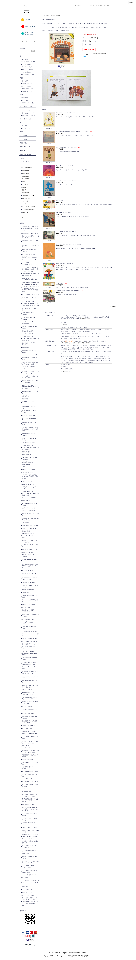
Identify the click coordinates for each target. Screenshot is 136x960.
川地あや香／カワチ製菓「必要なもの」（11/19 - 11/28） (30, 751)
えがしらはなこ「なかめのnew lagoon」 (30, 615)
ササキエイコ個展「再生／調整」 (30, 600)
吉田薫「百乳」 (26, 522)
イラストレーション (25, 110)
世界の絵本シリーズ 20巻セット (64, 263)
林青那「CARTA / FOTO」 (29, 570)
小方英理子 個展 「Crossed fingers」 (29, 767)
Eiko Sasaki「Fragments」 (29, 443)
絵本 (21, 56)
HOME (44, 15)
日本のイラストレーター (28, 113)
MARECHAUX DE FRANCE (63, 212)
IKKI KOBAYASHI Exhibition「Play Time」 (29, 458)
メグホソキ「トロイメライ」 (30, 508)
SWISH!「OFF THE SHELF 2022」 (29, 439)
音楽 (21, 122)
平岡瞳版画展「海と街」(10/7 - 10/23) (30, 755)
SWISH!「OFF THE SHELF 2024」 (29, 327)
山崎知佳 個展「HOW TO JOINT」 (29, 627)
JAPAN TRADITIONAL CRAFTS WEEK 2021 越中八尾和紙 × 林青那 (30, 493)
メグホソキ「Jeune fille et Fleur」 (29, 419)
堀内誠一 (24, 187)
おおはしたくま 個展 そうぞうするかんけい (30, 541)
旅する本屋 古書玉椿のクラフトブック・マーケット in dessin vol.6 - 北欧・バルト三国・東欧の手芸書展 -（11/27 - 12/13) (30, 798)
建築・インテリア (25, 146)
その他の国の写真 (27, 91)
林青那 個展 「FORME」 (28, 644)
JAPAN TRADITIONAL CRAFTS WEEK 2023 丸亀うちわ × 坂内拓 (30, 386)
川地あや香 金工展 (27, 331)
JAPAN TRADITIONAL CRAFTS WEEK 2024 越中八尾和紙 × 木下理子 (30, 338)
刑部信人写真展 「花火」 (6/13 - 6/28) (30, 831)
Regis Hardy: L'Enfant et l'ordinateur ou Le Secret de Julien (72, 131)
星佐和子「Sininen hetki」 (29, 415)
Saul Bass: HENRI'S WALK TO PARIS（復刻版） (69, 244)
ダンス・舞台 (23, 135)
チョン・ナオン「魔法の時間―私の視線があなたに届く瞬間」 (30, 268)
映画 (21, 131)
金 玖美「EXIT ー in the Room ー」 (30, 560)
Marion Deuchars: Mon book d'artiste (66, 181)
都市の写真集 (25, 192)
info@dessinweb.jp (66, 372)
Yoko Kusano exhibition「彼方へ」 (30, 634)
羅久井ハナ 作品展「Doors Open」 (29, 647)
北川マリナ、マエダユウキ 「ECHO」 (29, 298)
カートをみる (78, 5)
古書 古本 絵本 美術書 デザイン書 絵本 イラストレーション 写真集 (76, 13)
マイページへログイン (88, 5)
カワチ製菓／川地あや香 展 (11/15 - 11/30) (29, 871)
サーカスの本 (25, 170)
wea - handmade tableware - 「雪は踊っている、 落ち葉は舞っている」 (30, 809)
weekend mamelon (27, 789)
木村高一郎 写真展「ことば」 (30, 549)
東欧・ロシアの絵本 (27, 69)
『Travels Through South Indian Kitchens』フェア (29, 663)
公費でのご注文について (28, 895)
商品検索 (22, 48)
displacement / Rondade (28, 582)
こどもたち (25, 184)
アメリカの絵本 (26, 64)
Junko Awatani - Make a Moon (30, 260)
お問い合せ (106, 5)
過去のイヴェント (27, 892)
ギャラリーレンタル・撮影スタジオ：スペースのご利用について (30, 882)
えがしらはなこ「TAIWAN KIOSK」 (29, 574)
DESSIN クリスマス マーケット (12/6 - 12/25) (30, 866)
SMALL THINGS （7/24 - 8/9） (30, 827)
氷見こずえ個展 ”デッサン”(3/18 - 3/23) (29, 846)
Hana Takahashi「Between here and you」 (29, 322)
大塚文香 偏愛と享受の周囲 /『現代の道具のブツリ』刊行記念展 (30, 228)
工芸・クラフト (24, 143)
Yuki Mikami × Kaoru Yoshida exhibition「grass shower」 (30, 677)
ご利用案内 (99, 5)
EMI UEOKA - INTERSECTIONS (27, 263)
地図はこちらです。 (85, 319)
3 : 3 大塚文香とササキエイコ (30, 294)
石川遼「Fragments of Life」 (30, 257)
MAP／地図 (25, 887)
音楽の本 (24, 125)
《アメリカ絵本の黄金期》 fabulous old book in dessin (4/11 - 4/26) (29, 852)
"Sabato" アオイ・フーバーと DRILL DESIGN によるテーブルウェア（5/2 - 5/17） (30, 836)
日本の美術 (25, 97)
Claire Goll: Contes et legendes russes (66, 147)
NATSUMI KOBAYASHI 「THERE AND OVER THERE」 (28, 535)
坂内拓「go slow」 (27, 500)
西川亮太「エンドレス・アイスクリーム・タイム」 (30, 372)
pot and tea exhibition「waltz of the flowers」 (30, 702)
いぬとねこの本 (26, 176)
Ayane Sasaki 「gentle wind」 (30, 631)
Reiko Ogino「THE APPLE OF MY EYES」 (30, 318)
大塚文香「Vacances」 (28, 462)
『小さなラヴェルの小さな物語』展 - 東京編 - (30, 376)
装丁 (23, 218)
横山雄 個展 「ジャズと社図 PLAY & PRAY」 (30, 721)
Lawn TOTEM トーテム (29, 481)
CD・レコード (26, 128)
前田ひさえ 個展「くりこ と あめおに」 (30, 681)
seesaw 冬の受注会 (27, 759)
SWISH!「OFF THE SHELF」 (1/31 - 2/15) (30, 857)
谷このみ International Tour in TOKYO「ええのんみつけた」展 (30, 565)
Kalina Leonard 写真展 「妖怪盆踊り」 (30, 596)
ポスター (22, 158)
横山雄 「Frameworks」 (28, 589)
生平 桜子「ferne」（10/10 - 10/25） (29, 819)
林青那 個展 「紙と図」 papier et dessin (30, 785)
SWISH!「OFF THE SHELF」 (30, 528)
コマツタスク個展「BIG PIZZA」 (28, 367)
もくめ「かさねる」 (27, 706)
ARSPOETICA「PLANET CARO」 (29, 411)
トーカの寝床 (25, 592)
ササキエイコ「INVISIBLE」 (29, 498)
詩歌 (23, 181)
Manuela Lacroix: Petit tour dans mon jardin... (68, 290)
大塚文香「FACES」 (27, 552)
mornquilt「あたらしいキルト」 (29, 402)
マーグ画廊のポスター (28, 195)
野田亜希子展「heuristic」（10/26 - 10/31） (29, 746)
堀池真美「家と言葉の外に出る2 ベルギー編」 (30, 519)
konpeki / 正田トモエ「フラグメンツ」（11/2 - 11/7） (30, 742)
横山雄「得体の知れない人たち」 (30, 392)
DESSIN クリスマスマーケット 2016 (30, 737)
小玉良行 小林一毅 (27, 334)
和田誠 (24, 190)
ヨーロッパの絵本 (27, 67)
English (131, 2)
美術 (21, 94)
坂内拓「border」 (27, 454)
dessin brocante (26, 215)
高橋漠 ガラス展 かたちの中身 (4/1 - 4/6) (30, 842)
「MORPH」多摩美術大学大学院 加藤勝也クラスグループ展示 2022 (30, 476)
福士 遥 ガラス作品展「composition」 (28, 611)
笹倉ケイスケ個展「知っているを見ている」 (30, 237)
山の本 (24, 204)
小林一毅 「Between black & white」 (30, 586)
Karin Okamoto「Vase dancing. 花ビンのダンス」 (29, 693)
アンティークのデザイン (28, 209)
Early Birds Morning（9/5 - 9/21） (29, 823)
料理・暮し (23, 150)
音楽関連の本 (25, 173)
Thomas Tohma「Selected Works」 (29, 351)
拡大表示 (63, 66)
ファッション (23, 139)
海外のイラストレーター (28, 115)
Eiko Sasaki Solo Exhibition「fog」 (29, 658)
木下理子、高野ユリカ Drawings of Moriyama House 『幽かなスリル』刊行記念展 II (30, 303)
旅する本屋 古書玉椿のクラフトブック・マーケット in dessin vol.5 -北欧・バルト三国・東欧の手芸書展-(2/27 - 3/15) (30, 901)
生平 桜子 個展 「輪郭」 (28, 713)
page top (114, 306)
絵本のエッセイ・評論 (28, 74)
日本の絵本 (25, 59)
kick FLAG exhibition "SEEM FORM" (29, 504)
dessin (20, 0)
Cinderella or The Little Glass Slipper (66, 231)
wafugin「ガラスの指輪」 (29, 469)
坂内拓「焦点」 (26, 399)
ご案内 (22, 223)
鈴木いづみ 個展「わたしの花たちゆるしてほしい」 (30, 686)
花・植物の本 (25, 179)
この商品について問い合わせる (98, 53)
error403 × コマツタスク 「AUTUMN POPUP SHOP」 (30, 279)
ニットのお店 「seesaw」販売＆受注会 (30, 814)
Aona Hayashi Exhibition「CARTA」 (29, 434)
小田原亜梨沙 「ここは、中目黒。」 (30, 763)
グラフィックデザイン (26, 106)
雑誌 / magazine (26, 198)
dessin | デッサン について (29, 875)
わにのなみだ (59, 283)
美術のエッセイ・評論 (28, 103)
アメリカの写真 (26, 86)
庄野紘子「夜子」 (27, 452)
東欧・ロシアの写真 (27, 88)
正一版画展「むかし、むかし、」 (29, 309)
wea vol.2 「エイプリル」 (29, 689)
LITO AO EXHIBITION (28, 484)
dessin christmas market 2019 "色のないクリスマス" (30, 578)
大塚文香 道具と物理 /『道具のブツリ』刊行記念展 (30, 363)
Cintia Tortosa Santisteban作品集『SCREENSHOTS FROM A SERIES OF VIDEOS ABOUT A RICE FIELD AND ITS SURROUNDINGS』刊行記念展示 (30, 287)
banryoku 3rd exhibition (28, 725)
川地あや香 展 (26, 531)
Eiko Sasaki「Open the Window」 (28, 555)
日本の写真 (25, 81)
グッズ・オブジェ (25, 162)
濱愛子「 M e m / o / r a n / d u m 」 (30, 241)
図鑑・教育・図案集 (25, 154)
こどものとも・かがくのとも (30, 61)
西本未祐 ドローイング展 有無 (30, 246)
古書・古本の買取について (29, 889)
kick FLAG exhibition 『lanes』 (30, 771)
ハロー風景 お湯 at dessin (29, 779)
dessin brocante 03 (27, 472)
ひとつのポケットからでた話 (30, 781)
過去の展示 (25, 877)
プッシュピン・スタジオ (28, 206)
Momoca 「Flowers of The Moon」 (29, 667)
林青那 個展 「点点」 (28, 728)
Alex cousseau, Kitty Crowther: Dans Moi (67, 113)
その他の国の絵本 (27, 72)
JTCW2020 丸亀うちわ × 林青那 (30, 545)
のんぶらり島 (59, 200)
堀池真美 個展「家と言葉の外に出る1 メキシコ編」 (30, 672)
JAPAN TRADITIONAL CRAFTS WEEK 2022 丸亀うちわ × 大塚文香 (30, 447)
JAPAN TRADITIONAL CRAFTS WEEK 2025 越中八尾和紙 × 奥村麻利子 (30, 273)
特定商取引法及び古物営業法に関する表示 (76, 953)
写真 (21, 78)
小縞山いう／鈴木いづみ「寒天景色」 (30, 514)
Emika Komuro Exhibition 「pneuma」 (29, 407)
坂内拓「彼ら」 (26, 347)
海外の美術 (25, 100)
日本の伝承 (25, 212)
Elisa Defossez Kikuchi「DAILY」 (28, 313)
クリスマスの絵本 (27, 167)
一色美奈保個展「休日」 (28, 804)
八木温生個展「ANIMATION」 (30, 233)
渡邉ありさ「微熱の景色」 (29, 254)
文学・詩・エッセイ (25, 119)
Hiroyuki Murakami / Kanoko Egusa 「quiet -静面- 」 (29, 698)
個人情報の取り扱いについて (56, 953)
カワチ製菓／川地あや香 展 (29, 641)
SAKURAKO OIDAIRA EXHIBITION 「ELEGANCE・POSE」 (30, 653)
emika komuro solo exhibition (30, 525)
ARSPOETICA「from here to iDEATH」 (30, 465)
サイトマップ (114, 5)
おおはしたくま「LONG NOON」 (28, 343)
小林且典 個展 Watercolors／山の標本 (30, 717)
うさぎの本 (25, 201)
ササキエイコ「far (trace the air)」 (29, 358)
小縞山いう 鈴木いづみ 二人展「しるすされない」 (30, 381)
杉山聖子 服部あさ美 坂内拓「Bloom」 (29, 250)
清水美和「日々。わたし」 (29, 731)
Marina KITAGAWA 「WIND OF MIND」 (30, 423)
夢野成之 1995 (26, 607)
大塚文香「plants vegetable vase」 (29, 487)
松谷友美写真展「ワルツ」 (29, 619)
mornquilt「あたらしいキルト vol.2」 (30, 622)
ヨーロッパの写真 (27, 83)
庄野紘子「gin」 (26, 396)
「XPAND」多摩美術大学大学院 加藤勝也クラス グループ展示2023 (30, 429)
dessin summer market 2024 (30, 355)
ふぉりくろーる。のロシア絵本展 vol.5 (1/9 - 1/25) (30, 862)
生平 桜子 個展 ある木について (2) (30, 775)
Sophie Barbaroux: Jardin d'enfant (65, 166)
